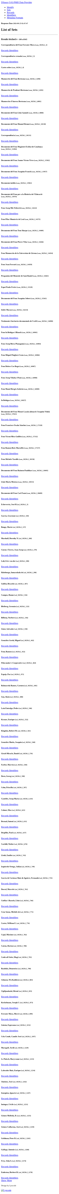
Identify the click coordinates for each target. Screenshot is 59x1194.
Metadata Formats (15, 17)
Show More (6, 1180)
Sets (9, 10)
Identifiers (11, 15)
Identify (10, 7)
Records (10, 12)
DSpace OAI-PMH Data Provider (16, 2)
